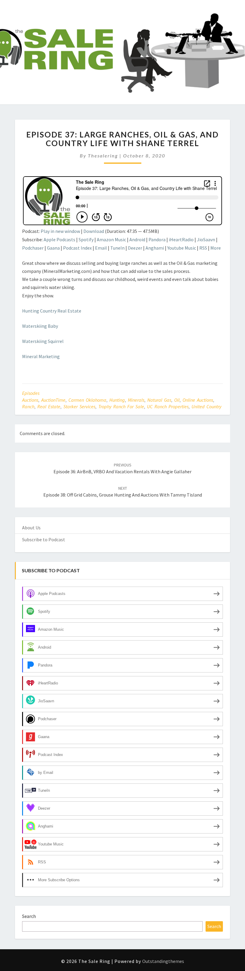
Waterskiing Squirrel (43, 341)
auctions (30, 400)
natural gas (159, 400)
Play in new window (60, 231)
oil (177, 400)
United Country (206, 406)
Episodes (30, 393)
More (215, 248)
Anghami (155, 248)
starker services (79, 406)
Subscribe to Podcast (43, 539)
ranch (28, 406)
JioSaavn (206, 239)
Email (101, 248)
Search (29, 916)
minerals (136, 400)
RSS (203, 248)
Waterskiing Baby (40, 326)
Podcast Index (77, 248)
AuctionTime (53, 400)
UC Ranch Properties (168, 406)
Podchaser (33, 248)
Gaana (53, 248)
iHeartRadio (181, 239)
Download (93, 231)
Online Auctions (198, 400)
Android (137, 239)
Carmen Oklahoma (87, 400)
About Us (31, 528)
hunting (117, 400)
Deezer (135, 248)
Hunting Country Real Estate (51, 311)
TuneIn (117, 248)
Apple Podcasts (59, 239)
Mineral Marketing (41, 356)
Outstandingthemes (163, 961)
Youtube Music (181, 248)
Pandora (157, 239)
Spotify (86, 239)
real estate (48, 406)
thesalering (103, 155)
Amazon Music (111, 239)
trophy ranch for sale (121, 406)
